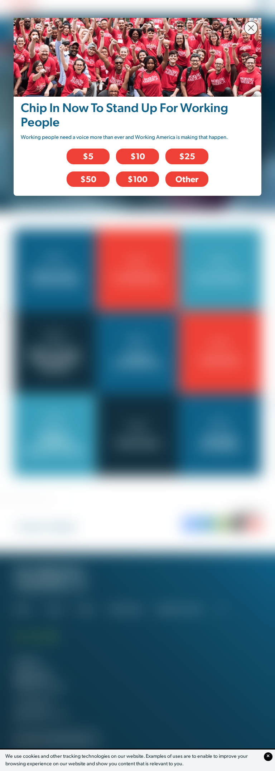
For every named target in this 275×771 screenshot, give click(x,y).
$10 (137, 156)
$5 (88, 156)
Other (186, 179)
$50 (88, 179)
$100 (137, 179)
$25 (187, 156)
